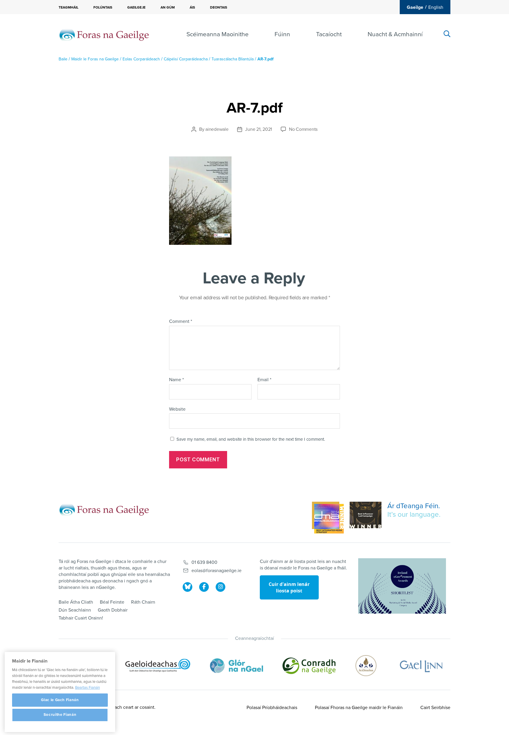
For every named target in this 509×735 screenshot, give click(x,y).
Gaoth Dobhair (113, 610)
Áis (192, 7)
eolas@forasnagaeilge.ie (216, 571)
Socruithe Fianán (60, 715)
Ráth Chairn (143, 602)
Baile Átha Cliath (76, 602)
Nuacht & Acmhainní (395, 34)
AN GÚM (168, 7)
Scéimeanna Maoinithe (217, 34)
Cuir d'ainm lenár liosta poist (289, 587)
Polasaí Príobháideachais (272, 708)
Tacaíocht (329, 34)
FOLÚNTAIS (102, 7)
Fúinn (282, 34)
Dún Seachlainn (75, 610)
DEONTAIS (218, 7)
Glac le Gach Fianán (60, 700)
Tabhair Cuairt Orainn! (81, 618)
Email (264, 380)
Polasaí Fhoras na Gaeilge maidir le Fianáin (359, 708)
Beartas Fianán (87, 687)
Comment (180, 321)
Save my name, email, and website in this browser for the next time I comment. (250, 439)
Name (176, 380)
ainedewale (216, 129)
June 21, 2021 (258, 129)
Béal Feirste (112, 602)
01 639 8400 (204, 562)
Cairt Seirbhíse (435, 708)
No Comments (303, 129)
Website (177, 409)
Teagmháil (68, 7)
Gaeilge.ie (136, 7)
